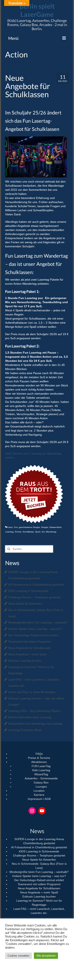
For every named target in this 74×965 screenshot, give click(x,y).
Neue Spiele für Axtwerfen (25, 603)
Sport (37, 532)
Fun (16, 527)
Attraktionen (39, 762)
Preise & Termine (39, 757)
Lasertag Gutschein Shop (24, 730)
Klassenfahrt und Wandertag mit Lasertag (35, 723)
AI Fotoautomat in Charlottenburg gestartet (36, 584)
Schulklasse (28, 532)
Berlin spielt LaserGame (37, 10)
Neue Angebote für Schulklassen (29, 648)
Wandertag (51, 532)
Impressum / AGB (39, 799)
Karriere (39, 794)
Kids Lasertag (41, 770)
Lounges (41, 786)
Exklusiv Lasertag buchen (25, 660)
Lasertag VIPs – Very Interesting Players (34, 711)
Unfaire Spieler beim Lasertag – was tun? (35, 628)
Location (39, 790)
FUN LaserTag (41, 766)
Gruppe (44, 527)
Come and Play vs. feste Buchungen (32, 692)
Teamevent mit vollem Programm (29, 641)
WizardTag (41, 774)
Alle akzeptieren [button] (46, 955)
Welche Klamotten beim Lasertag (29, 717)
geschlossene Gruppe (29, 527)
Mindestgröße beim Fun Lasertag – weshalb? (37, 622)
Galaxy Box (41, 782)
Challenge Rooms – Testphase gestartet (34, 597)
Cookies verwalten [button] (18, 955)
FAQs (39, 753)
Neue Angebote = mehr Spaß (27, 654)
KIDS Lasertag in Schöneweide (28, 591)
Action (10, 527)
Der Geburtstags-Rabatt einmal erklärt (33, 635)
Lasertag (9, 532)
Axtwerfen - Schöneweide (41, 778)
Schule (18, 532)
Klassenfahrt (55, 527)
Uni (43, 532)
